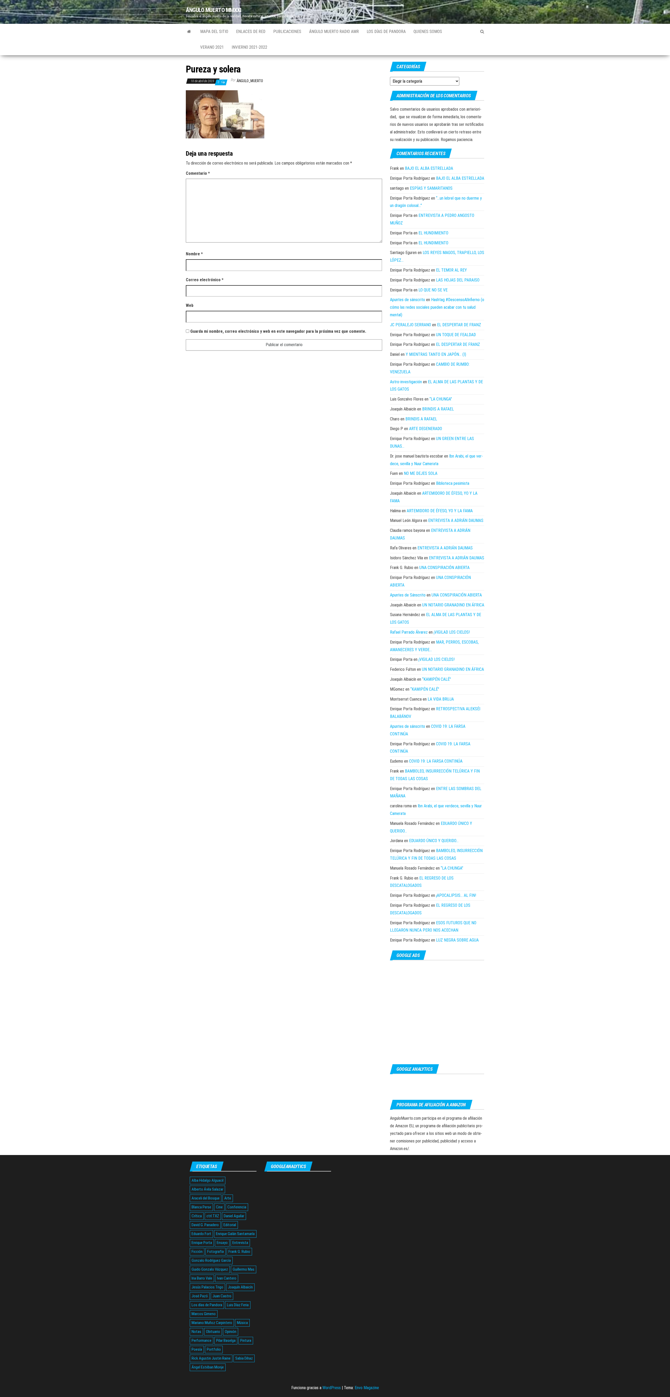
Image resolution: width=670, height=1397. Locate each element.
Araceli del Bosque (206, 1198)
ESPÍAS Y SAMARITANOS (431, 188)
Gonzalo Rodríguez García (211, 1260)
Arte (227, 1198)
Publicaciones (287, 31)
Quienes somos (428, 31)
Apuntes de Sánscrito (408, 595)
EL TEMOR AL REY (451, 270)
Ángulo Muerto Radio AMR (334, 31)
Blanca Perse (201, 1207)
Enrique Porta (202, 1242)
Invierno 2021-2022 (249, 47)
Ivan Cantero (226, 1278)
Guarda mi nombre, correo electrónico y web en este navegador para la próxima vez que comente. (278, 331)
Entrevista (240, 1242)
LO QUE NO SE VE (433, 290)
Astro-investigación (406, 381)
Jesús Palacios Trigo (207, 1287)
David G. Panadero (205, 1225)
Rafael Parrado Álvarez (409, 632)
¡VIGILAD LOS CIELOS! (452, 632)
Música (242, 1322)
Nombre (194, 253)
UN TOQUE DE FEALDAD (456, 334)
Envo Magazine (367, 1387)
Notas (196, 1331)
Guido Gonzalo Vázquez (210, 1269)
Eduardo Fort (201, 1233)
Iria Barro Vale (202, 1278)
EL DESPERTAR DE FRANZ (459, 324)
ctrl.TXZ (212, 1216)
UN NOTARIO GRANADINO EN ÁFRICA (453, 604)
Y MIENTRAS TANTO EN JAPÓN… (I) (436, 354)
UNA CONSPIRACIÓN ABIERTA (444, 567)
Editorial (230, 1225)
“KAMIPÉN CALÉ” (436, 679)
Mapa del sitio (214, 31)
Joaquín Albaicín (240, 1287)
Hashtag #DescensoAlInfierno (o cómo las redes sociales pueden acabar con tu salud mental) (437, 307)
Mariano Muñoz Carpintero (212, 1322)
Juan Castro (222, 1296)
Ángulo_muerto (250, 81)
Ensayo (222, 1242)
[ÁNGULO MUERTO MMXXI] (189, 32)
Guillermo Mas (243, 1269)
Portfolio (214, 1349)
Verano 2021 (212, 47)
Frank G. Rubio (239, 1251)
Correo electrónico (205, 279)
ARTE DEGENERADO (425, 428)
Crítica (197, 1216)
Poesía (197, 1349)
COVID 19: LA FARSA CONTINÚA (435, 761)
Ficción (197, 1251)
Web (189, 305)
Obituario (213, 1331)
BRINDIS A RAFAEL (438, 409)
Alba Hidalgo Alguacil (208, 1180)
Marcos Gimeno (204, 1313)
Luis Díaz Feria (238, 1305)
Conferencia (236, 1207)
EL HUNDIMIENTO (433, 232)
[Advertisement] (437, 1012)
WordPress (331, 1387)
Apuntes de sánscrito (407, 299)
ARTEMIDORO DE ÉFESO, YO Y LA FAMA (440, 510)
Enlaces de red (250, 31)
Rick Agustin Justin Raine (211, 1358)
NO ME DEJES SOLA (420, 473)
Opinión (230, 1331)
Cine (219, 1207)
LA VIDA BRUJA (441, 699)
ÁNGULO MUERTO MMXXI (213, 10)
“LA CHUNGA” (440, 399)
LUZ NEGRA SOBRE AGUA (457, 940)
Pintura (245, 1340)
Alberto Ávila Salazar (207, 1189)
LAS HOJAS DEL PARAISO (457, 280)
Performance (201, 1340)
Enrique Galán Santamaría (235, 1233)
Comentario (198, 173)
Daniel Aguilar (234, 1216)
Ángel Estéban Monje (208, 1367)
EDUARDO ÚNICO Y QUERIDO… (434, 840)
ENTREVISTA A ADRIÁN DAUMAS (455, 520)
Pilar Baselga (226, 1340)
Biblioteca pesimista (452, 483)
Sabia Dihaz (244, 1358)
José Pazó (200, 1296)
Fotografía (215, 1251)
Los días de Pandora (386, 31)
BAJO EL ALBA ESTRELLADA (429, 168)
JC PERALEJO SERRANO (410, 324)
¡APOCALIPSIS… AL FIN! (456, 895)
